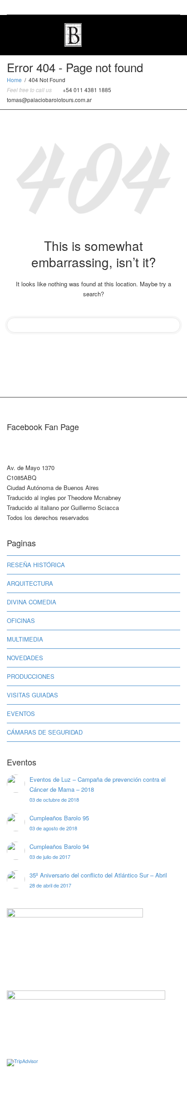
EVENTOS (21, 713)
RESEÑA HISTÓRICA (36, 564)
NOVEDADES (25, 657)
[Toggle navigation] (170, 34)
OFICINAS (21, 620)
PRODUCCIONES (30, 676)
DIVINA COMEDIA (31, 602)
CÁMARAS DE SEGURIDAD (45, 732)
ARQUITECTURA (30, 583)
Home (14, 79)
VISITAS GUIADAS (32, 695)
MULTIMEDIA (25, 639)
